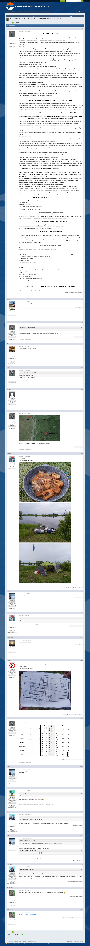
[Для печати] (20, 934)
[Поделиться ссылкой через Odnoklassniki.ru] (6, 934)
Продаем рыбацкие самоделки (37, 16)
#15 (81, 788)
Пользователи (64, 16)
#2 (81, 299)
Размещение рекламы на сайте (41, 943)
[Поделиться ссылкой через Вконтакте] (9, 934)
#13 (81, 718)
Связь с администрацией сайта (29, 943)
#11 (81, 637)
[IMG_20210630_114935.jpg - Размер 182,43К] (45, 522)
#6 (81, 389)
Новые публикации (79, 11)
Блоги (30, 11)
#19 (81, 887)
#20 (81, 909)
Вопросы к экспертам (48, 16)
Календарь (70, 16)
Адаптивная (10, 943)
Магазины (47, 11)
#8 (81, 453)
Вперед (17, 22)
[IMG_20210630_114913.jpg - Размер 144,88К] (45, 563)
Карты (74, 16)
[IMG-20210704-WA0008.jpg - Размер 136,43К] (45, 690)
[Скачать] (22, 934)
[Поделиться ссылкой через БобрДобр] (17, 934)
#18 (81, 864)
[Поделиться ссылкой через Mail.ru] (8, 934)
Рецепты (59, 16)
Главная (8, 11)
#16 (81, 811)
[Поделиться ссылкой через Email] (19, 934)
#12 (81, 660)
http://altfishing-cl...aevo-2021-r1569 (31, 914)
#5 (81, 367)
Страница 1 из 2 (9, 22)
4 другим (76, 292)
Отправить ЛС (13, 43)
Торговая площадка (27, 16)
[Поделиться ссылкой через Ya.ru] (11, 934)
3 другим (76, 714)
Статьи (55, 16)
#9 (81, 591)
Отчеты (20, 11)
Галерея (35, 11)
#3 (81, 322)
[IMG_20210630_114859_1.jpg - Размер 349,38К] (45, 482)
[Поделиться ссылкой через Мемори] (15, 934)
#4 (81, 343)
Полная (15, 943)
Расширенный (83, 1)
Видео (26, 11)
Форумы (14, 11)
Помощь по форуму (18, 16)
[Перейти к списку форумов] (10, 6)
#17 (81, 835)
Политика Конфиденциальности (78, 941)
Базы (41, 11)
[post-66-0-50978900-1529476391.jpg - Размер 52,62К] (39, 428)
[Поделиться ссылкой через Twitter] (13, 934)
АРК (6, 941)
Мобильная (20, 943)
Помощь (49, 943)
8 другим (76, 587)
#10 (81, 612)
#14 (81, 766)
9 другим (76, 759)
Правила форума (70, 941)
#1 (81, 28)
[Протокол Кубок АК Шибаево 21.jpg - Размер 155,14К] (44, 741)
